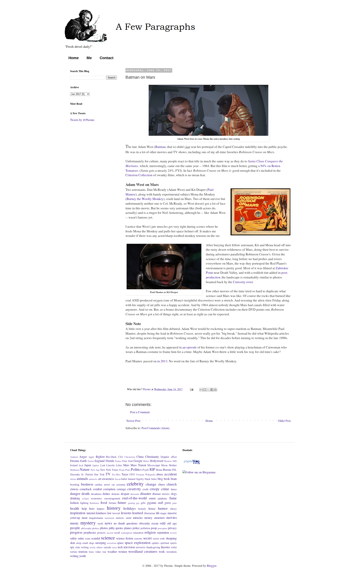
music (74, 523)
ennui (152, 498)
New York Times (109, 469)
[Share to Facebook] (212, 390)
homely (142, 508)
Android (74, 457)
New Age (95, 469)
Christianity (152, 457)
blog (160, 479)
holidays (129, 508)
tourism (83, 551)
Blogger (211, 566)
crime (165, 488)
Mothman (74, 469)
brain (174, 479)
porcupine (162, 528)
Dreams (74, 461)
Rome (159, 469)
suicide (107, 547)
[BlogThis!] (205, 390)
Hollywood (156, 461)
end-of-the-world (134, 498)
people (75, 527)
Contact (106, 58)
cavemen (120, 484)
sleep (78, 543)
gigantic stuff (155, 503)
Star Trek (99, 474)
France (118, 461)
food (104, 502)
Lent (102, 465)
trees (91, 551)
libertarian (149, 513)
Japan (87, 465)
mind (128, 518)
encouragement (112, 498)
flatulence (94, 503)
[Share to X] (208, 390)
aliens (73, 479)
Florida (110, 461)
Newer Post (133, 421)
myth (100, 523)
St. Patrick (87, 474)
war (104, 551)
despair (125, 494)
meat (84, 518)
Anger (83, 457)
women (122, 551)
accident (170, 474)
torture (73, 551)
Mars (126, 465)
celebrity (135, 483)
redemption (126, 532)
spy (72, 547)
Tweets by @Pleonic (82, 120)
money (148, 518)
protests (101, 532)
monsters (159, 518)
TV (108, 474)
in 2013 (162, 361)
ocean (154, 523)
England (100, 461)
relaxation (138, 532)
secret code (159, 538)
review (173, 532)
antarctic (93, 479)
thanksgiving (153, 547)
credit (145, 489)
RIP (152, 469)
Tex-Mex (116, 474)
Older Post (284, 421)
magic (163, 513)
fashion (74, 503)
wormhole (171, 551)
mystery (88, 522)
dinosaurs (134, 494)
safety (73, 538)
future (122, 502)
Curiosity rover (243, 282)
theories (165, 547)
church (172, 484)
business (87, 484)
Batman (160, 146)
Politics (136, 469)
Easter (91, 461)
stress (99, 547)
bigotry (140, 479)
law (109, 513)
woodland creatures (142, 551)
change (151, 484)
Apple (91, 457)
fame (173, 498)
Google (138, 461)
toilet (174, 547)
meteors (120, 518)
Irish (81, 465)
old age (172, 523)
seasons (138, 538)
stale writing (82, 547)
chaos (161, 484)
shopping (171, 538)
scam (87, 538)
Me (89, 58)
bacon (118, 479)
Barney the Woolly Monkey (145, 198)
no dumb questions (125, 523)
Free (124, 461)
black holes (151, 479)
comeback (86, 489)
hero (91, 508)
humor (163, 508)
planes (128, 528)
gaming (131, 503)
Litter (119, 465)
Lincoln (110, 465)
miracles (138, 518)
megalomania (96, 518)
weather (112, 551)
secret (147, 538)
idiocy (173, 508)
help (84, 508)
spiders (155, 543)
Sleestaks (75, 474)
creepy (154, 488)
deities (106, 494)
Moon (164, 465)
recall (117, 532)
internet (91, 513)
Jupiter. (95, 465)
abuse (159, 474)
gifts (143, 503)
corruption (109, 489)
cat (113, 484)
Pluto (127, 469)
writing (74, 556)
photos (104, 528)
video (98, 551)
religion (150, 532)
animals (82, 478)
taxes (114, 547)
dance (174, 489)
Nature (85, 469)
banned (131, 479)
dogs (174, 494)
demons (115, 494)
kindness (101, 513)
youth (82, 556)
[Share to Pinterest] (215, 390)
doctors (166, 494)
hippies (101, 508)
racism (110, 532)
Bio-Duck (111, 457)
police (136, 528)
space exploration (138, 542)
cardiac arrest (102, 484)
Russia (167, 469)
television (129, 547)
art (99, 479)
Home (73, 58)
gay (137, 503)
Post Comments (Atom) (155, 428)
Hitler (146, 461)
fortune (112, 503)
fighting (84, 503)
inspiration (77, 512)
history (114, 508)
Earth (83, 461)
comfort (97, 489)
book (167, 479)
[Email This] (201, 390)
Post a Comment (140, 412)
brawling (74, 484)
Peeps (122, 469)
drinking (75, 498)
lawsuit (116, 513)
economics (96, 498)
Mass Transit (138, 465)
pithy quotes (116, 528)
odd (162, 523)
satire (81, 538)
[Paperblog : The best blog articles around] (191, 464)
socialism (111, 543)
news (108, 523)
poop (154, 528)
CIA (120, 457)
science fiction (124, 538)
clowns (74, 489)
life (157, 513)
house (151, 508)
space (120, 543)
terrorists (140, 547)
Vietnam (140, 474)
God (130, 461)
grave (168, 503)
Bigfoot (100, 457)
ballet (124, 479)
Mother (173, 465)
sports (173, 543)
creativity (134, 488)
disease (156, 494)
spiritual (164, 543)
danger (75, 493)
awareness (108, 479)
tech (120, 547)
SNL (174, 469)
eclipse (85, 498)
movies (171, 517)
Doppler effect (169, 457)
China (140, 457)
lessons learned (132, 512)
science (108, 537)
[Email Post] (191, 389)
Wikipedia (150, 474)
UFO (132, 474)
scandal (95, 538)
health (74, 508)
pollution (145, 528)
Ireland (74, 465)
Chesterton (130, 457)
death (86, 493)
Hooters (168, 461)
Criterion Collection (138, 175)
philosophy (86, 528)
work (162, 551)
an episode (189, 347)
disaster (145, 493)
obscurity (144, 523)
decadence (96, 494)
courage (121, 489)
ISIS (175, 461)
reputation (163, 532)
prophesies (90, 532)
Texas (125, 474)
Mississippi (153, 465)
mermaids (109, 518)
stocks (93, 547)
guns (174, 503)
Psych (145, 469)
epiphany (162, 498)
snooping (100, 543)
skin (72, 543)
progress (76, 532)
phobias (95, 528)
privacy (172, 528)
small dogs (88, 543)
